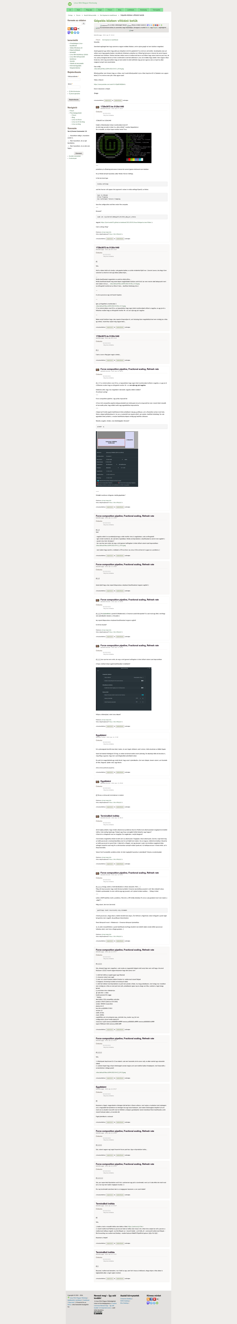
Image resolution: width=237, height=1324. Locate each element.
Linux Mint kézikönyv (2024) (79, 54)
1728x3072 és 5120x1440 (112, 106)
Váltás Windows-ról (76, 48)
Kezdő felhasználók (90, 15)
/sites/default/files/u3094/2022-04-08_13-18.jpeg (125, 284)
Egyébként (101, 735)
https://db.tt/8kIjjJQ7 (116, 234)
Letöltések (130, 10)
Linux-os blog (76, 124)
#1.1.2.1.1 (99, 887)
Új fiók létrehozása (74, 91)
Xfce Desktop (124, 1303)
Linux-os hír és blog (78, 122)
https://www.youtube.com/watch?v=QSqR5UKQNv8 (110, 84)
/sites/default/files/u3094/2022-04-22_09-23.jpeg (111, 1072)
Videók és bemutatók (77, 63)
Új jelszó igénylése (74, 93)
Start (78, 10)
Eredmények (73, 158)
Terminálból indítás (110, 815)
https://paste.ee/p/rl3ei (135, 1226)
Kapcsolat (71, 1302)
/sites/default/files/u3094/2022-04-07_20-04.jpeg (109, 69)
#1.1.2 (98, 530)
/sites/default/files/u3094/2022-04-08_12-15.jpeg (111, 306)
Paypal (155, 27)
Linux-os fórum (77, 119)
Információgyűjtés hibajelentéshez (75, 67)
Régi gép (89, 10)
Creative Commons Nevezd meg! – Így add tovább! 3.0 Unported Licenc (105, 1306)
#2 (96, 795)
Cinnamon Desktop (126, 1299)
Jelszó (70, 84)
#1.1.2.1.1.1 (99, 1178)
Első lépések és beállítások (108, 15)
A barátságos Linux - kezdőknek (76, 44)
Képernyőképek (75, 50)
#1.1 (97, 350)
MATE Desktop (125, 1301)
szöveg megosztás (106, 232)
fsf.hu (70, 1304)
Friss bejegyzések (76, 113)
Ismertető (73, 52)
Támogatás (156, 10)
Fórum (110, 10)
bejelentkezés (118, 100)
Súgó (100, 10)
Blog (119, 10)
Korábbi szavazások (75, 156)
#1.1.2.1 (98, 659)
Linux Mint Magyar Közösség (85, 2)
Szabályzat (86, 1300)
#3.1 (97, 1266)
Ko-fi (148, 27)
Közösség (143, 10)
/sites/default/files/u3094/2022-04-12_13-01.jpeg (111, 545)
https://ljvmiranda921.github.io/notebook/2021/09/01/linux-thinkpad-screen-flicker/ (127, 222)
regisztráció (108, 100)
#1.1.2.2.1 (99, 964)
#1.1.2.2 (98, 613)
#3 (96, 1217)
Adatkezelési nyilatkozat (75, 1300)
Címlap (70, 15)
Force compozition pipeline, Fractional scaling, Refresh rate (130, 369)
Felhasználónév (73, 76)
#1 (96, 261)
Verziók (72, 61)
